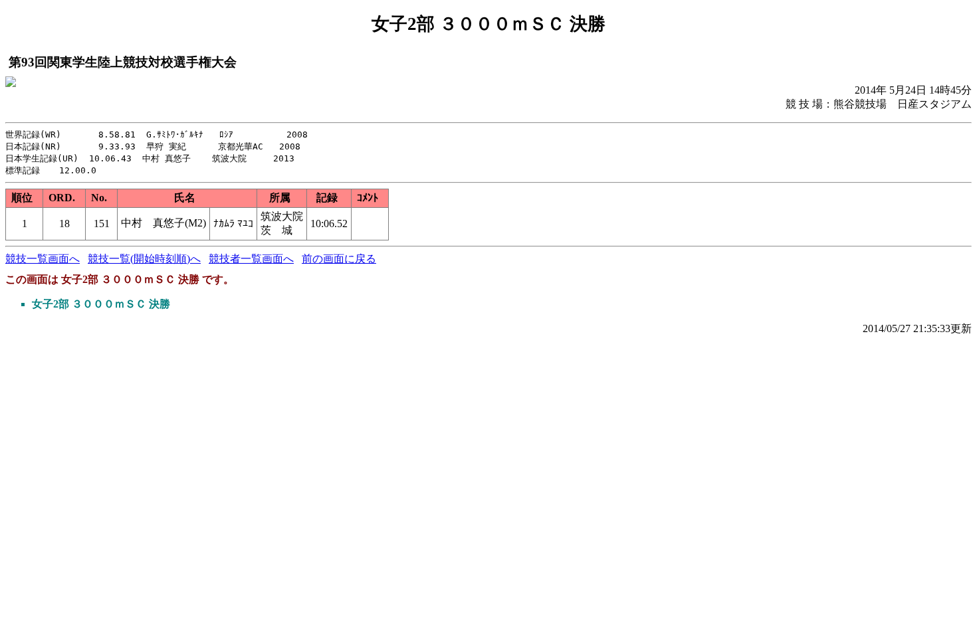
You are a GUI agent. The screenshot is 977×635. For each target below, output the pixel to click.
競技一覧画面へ (42, 258)
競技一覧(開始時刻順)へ (144, 258)
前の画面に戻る (339, 258)
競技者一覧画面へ (251, 258)
